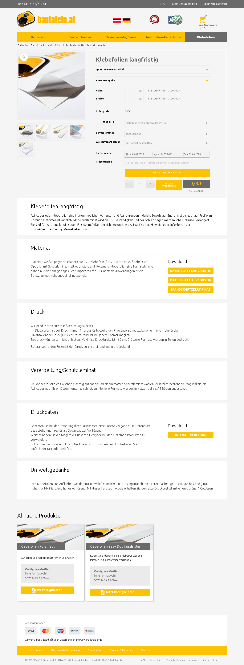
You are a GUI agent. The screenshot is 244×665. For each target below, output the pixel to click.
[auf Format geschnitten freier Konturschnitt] (167, 143)
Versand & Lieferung (121, 650)
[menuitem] (38, 37)
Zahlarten (146, 650)
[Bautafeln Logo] (49, 19)
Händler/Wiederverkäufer (65, 650)
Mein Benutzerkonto (184, 3)
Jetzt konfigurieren (47, 590)
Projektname (104, 161)
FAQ (163, 3)
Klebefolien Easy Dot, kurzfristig (115, 546)
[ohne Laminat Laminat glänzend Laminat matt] (167, 134)
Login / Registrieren (215, 3)
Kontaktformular (34, 650)
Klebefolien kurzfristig (38, 546)
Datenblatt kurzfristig (190, 280)
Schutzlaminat (105, 132)
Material (109, 122)
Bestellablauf (95, 650)
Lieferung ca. (104, 153)
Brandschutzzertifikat (190, 289)
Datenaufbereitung (190, 435)
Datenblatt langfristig (190, 270)
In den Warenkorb (169, 184)
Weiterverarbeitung (108, 141)
